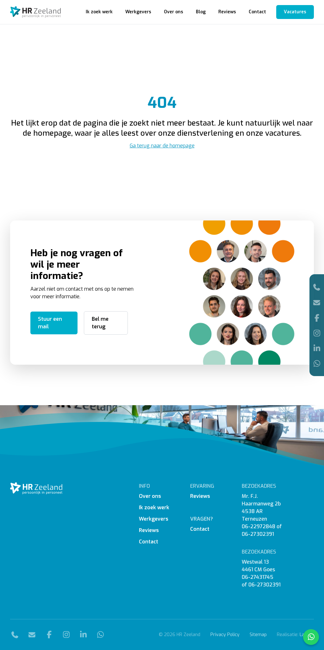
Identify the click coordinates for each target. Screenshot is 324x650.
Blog (201, 12)
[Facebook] (316, 318)
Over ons (173, 12)
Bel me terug (100, 323)
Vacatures (295, 12)
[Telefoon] (316, 287)
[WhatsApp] (316, 363)
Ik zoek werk (99, 12)
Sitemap (258, 635)
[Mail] (316, 302)
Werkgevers (138, 12)
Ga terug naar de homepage (162, 145)
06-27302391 (258, 534)
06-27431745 (257, 577)
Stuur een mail (50, 323)
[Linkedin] (316, 348)
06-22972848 (258, 526)
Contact (257, 12)
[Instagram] (316, 333)
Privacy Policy (225, 635)
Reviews (227, 12)
